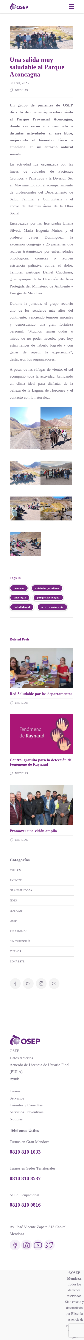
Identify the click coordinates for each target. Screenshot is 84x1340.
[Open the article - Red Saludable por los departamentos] (25, 668)
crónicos (19, 588)
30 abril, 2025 (19, 83)
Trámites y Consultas (26, 1105)
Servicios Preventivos (27, 1112)
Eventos (16, 880)
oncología (20, 597)
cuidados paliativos (47, 588)
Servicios (17, 1098)
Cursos (15, 870)
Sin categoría (20, 941)
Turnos (15, 951)
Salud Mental (22, 607)
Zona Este (17, 961)
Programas (18, 930)
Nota (13, 900)
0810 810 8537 (25, 1178)
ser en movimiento (52, 607)
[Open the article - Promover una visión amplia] (25, 805)
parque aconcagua (48, 597)
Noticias (21, 90)
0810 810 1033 (25, 1152)
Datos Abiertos (21, 1058)
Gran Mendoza (21, 890)
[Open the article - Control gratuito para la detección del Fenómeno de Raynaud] (25, 734)
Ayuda (15, 1079)
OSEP (13, 920)
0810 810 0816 (25, 1205)
